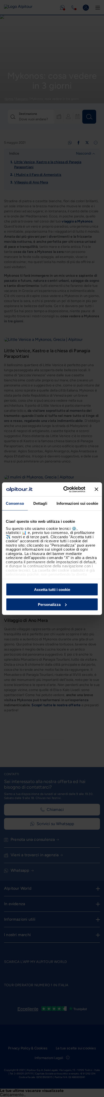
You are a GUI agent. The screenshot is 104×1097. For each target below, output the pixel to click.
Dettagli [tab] (40, 503)
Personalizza (49, 604)
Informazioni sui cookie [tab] (77, 503)
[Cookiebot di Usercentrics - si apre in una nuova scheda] (64, 489)
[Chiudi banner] (96, 489)
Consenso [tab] (15, 503)
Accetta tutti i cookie (52, 589)
